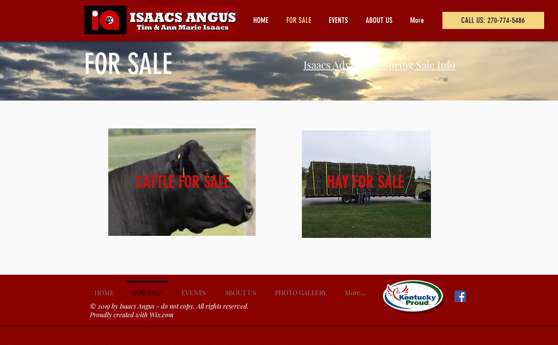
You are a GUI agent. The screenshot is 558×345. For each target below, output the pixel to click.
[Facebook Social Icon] (460, 296)
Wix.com (162, 314)
